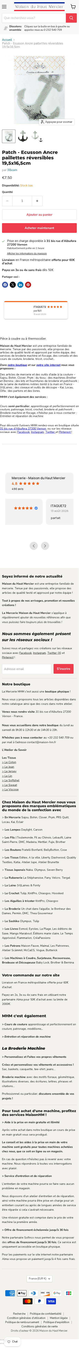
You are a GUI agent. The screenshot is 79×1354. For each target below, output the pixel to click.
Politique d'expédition (56, 1322)
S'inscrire (63, 669)
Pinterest (65, 432)
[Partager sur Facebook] (5, 285)
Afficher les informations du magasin (27, 253)
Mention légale (58, 1318)
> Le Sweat (9, 785)
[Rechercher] (71, 18)
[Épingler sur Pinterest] (28, 285)
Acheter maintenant (39, 228)
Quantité (7, 192)
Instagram (37, 432)
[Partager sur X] (13, 285)
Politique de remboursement (22, 1322)
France (37, 1278)
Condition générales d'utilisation (26, 1318)
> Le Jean (8, 767)
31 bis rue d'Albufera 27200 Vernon (23, 429)
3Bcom (12, 170)
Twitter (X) (54, 653)
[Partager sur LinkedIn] (20, 285)
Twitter (50, 432)
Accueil (7, 40)
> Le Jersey (9, 771)
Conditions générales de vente (39, 1326)
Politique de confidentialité (45, 1314)
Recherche (19, 1314)
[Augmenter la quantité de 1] (37, 201)
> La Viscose (10, 789)
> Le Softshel (10, 780)
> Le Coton (9, 762)
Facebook (23, 432)
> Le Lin (7, 776)
